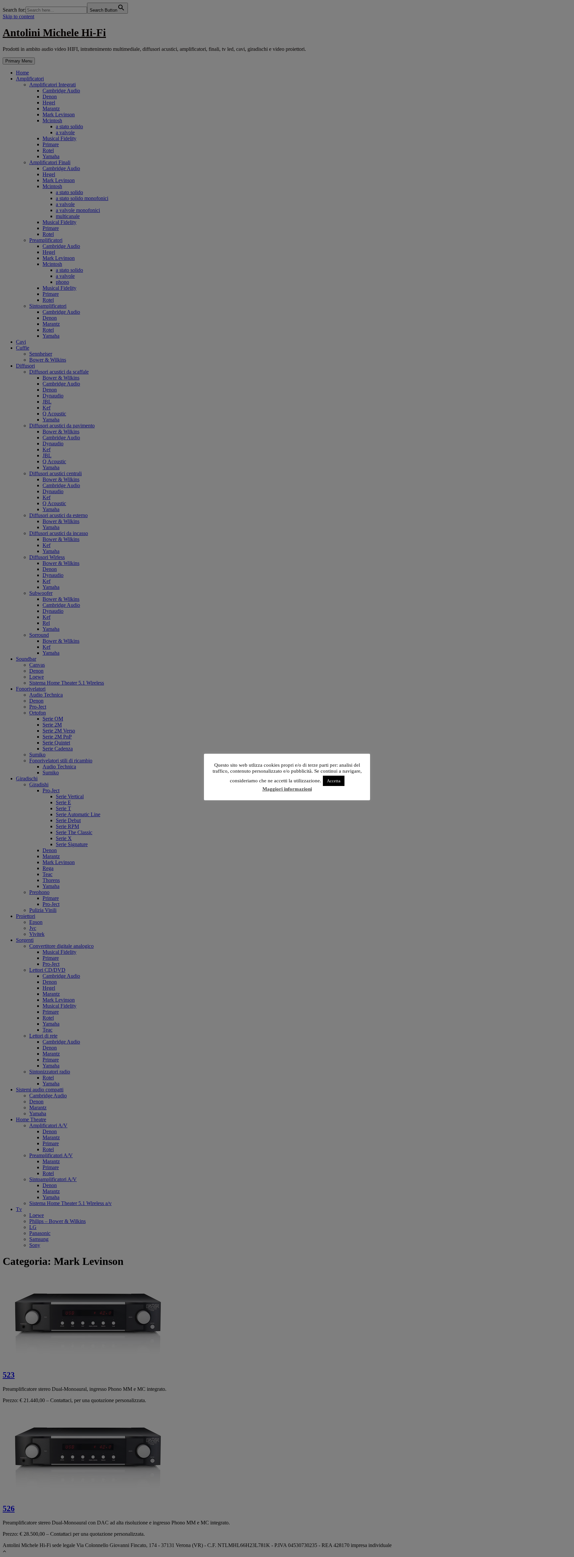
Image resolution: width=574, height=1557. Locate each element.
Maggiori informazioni (287, 789)
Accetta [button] (333, 780)
